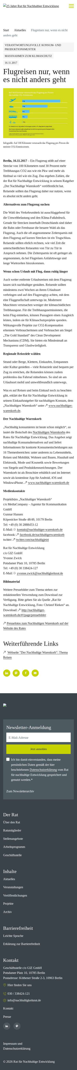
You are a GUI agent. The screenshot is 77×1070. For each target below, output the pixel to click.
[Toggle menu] (71, 6)
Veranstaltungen (13, 887)
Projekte (8, 903)
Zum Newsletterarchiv (20, 791)
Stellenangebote (13, 838)
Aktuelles (20, 30)
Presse (7, 1016)
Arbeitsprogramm (14, 846)
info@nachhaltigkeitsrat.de (24, 1000)
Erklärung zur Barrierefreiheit (21, 944)
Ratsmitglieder (12, 830)
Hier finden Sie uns (20, 985)
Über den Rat (11, 822)
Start (6, 30)
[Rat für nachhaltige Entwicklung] (31, 6)
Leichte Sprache (13, 935)
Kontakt (8, 1008)
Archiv (7, 912)
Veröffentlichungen (15, 895)
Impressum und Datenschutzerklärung (16, 1046)
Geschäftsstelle (12, 855)
